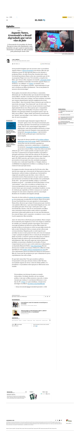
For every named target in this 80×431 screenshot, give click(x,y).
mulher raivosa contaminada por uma (34, 249)
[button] (54, 41)
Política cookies (21, 428)
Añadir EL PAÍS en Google (46, 63)
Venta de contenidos (12, 428)
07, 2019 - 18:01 (15, 60)
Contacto (7, 428)
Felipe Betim (23, 313)
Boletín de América (11, 394)
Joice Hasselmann (36, 246)
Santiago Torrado (24, 305)
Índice (51, 428)
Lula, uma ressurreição (65, 114)
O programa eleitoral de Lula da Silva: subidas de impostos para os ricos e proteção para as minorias (66, 118)
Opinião (10, 26)
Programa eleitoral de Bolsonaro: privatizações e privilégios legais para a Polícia (66, 122)
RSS (48, 428)
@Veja (23, 282)
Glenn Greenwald (27, 70)
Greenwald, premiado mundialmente (37, 147)
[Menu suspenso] (7, 20)
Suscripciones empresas (44, 428)
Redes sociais (29, 320)
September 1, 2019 (41, 287)
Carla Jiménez (15, 59)
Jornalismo (24, 320)
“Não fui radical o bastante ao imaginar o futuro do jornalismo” (10, 145)
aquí (36, 325)
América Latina (44, 320)
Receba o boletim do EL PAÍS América (20, 296)
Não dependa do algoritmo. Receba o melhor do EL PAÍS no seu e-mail (11, 132)
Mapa (32, 428)
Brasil (34, 320)
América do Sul (38, 320)
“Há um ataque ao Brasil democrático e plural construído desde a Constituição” (33, 311)
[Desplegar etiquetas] (50, 320)
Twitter (31, 83)
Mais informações (15, 325)
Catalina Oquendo (30, 305)
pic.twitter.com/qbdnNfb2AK (36, 283)
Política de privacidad (28, 428)
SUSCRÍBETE (65, 17)
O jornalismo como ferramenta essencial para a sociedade (34, 303)
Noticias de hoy (54, 428)
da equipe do (31, 132)
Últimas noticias (61, 109)
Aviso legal (17, 428)
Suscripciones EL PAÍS (36, 428)
